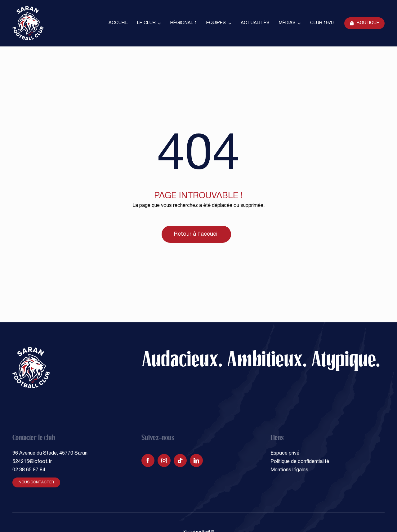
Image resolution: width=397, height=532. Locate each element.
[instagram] (164, 460)
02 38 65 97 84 (28, 470)
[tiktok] (180, 460)
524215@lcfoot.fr (32, 462)
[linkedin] (196, 460)
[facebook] (147, 460)
